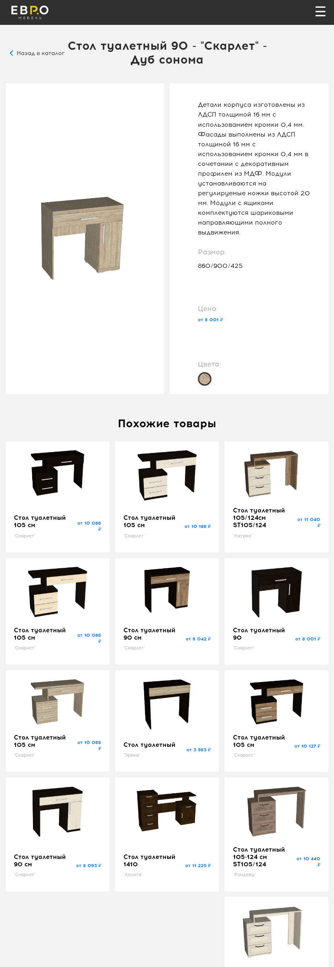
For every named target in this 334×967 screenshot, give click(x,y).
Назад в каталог (41, 53)
